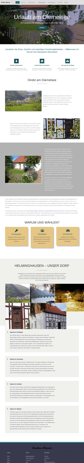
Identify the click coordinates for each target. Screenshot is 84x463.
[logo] (5, 2)
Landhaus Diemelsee (68, 451)
